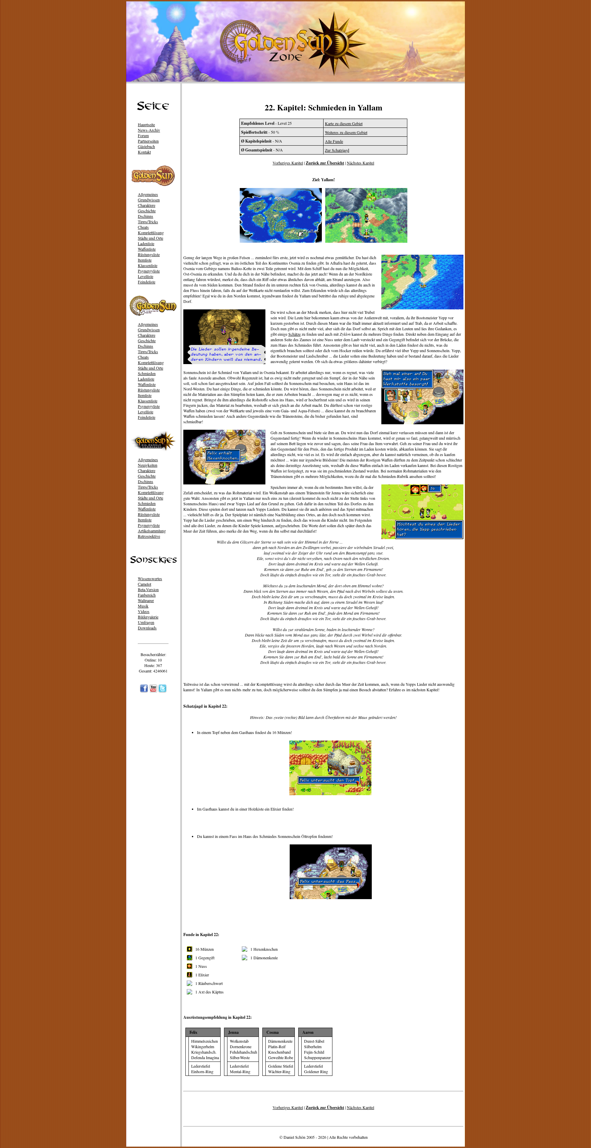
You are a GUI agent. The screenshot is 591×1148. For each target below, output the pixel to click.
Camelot (144, 584)
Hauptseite (146, 124)
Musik (143, 606)
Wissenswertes (150, 578)
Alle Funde (334, 141)
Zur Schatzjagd (337, 150)
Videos (143, 611)
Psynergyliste (149, 270)
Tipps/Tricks (148, 221)
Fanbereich (147, 595)
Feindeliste (146, 281)
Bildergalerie (148, 616)
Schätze (294, 334)
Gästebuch (146, 146)
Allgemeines (148, 194)
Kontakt (144, 152)
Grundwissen (149, 199)
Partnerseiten (148, 141)
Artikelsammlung (152, 530)
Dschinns (145, 216)
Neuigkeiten (147, 465)
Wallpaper (146, 600)
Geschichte (147, 210)
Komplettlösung (151, 232)
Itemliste (145, 260)
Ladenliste (146, 243)
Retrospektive (149, 536)
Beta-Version (148, 589)
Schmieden (147, 373)
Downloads (147, 627)
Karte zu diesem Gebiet (344, 123)
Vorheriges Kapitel (288, 162)
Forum (143, 135)
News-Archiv (149, 130)
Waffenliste (147, 249)
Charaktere (146, 205)
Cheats (143, 227)
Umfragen (146, 622)
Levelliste (145, 276)
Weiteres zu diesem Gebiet (346, 132)
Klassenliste (147, 265)
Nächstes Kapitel (360, 162)
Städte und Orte (150, 238)
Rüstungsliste (149, 254)
